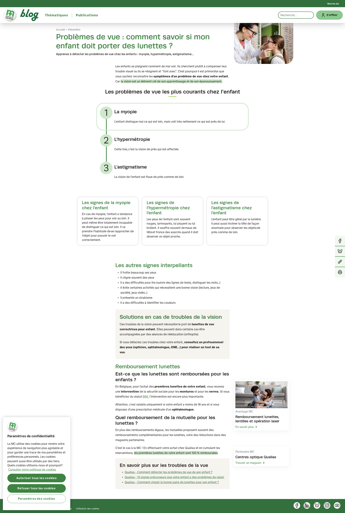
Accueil (60, 29)
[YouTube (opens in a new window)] (337, 505)
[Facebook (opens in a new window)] (296, 505)
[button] (340, 262)
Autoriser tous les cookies (36, 478)
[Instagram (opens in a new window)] (327, 505)
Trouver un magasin (248, 463)
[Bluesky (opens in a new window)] (317, 505)
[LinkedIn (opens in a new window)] (306, 505)
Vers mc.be (333, 4)
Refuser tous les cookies (36, 488)
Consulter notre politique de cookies (32, 470)
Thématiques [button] (56, 15)
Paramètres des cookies (36, 498)
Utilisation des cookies (87, 508)
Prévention (74, 29)
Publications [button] (87, 15)
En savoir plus (244, 427)
